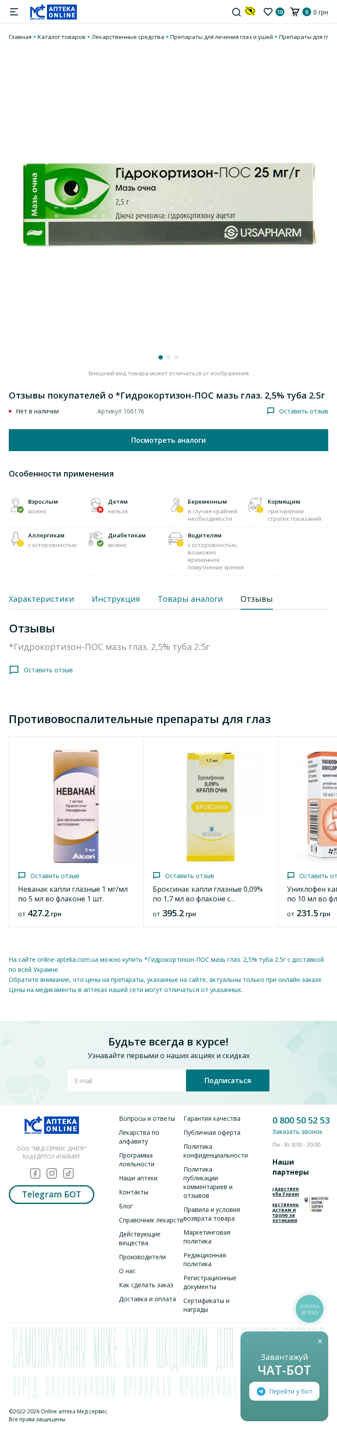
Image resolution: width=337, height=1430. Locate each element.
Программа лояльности (136, 1159)
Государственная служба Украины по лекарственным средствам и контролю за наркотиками (285, 1204)
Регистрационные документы (210, 1282)
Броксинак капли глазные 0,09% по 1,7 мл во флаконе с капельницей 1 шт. (208, 898)
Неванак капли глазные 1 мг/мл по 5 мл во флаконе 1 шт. (73, 894)
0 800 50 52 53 (301, 1120)
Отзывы (256, 598)
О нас (127, 1271)
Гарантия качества (211, 1118)
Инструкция (116, 598)
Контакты (133, 1192)
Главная (20, 37)
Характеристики (41, 598)
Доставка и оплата (147, 1299)
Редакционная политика (204, 1259)
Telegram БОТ (51, 1194)
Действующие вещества (140, 1238)
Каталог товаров (62, 37)
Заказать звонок (297, 1131)
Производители (142, 1257)
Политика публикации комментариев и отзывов (208, 1182)
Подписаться (227, 1080)
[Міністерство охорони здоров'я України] (316, 1204)
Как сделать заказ (146, 1285)
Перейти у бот (290, 1391)
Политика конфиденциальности (215, 1150)
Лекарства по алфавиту (139, 1136)
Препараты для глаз (307, 37)
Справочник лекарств (151, 1220)
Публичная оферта (211, 1132)
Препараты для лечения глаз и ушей (221, 37)
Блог (126, 1206)
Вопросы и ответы (147, 1118)
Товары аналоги (190, 598)
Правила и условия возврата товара (211, 1213)
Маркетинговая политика (206, 1236)
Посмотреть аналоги (168, 440)
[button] (160, 357)
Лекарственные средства (128, 37)
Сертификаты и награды (206, 1304)
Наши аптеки (138, 1178)
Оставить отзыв (303, 411)
